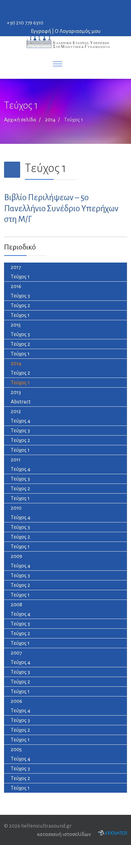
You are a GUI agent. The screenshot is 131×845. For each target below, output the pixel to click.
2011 (15, 459)
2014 (16, 363)
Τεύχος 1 (20, 276)
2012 (16, 411)
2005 (16, 749)
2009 (16, 556)
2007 (16, 653)
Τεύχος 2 (20, 305)
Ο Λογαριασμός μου (77, 31)
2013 (16, 392)
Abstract (21, 401)
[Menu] (57, 64)
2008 (16, 604)
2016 (16, 286)
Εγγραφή (41, 31)
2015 (16, 325)
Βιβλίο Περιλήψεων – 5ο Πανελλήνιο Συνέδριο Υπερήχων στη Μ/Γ (61, 208)
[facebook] (65, 5)
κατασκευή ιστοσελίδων (64, 834)
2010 (16, 508)
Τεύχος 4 (20, 421)
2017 (16, 267)
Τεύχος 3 (20, 295)
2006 (16, 701)
